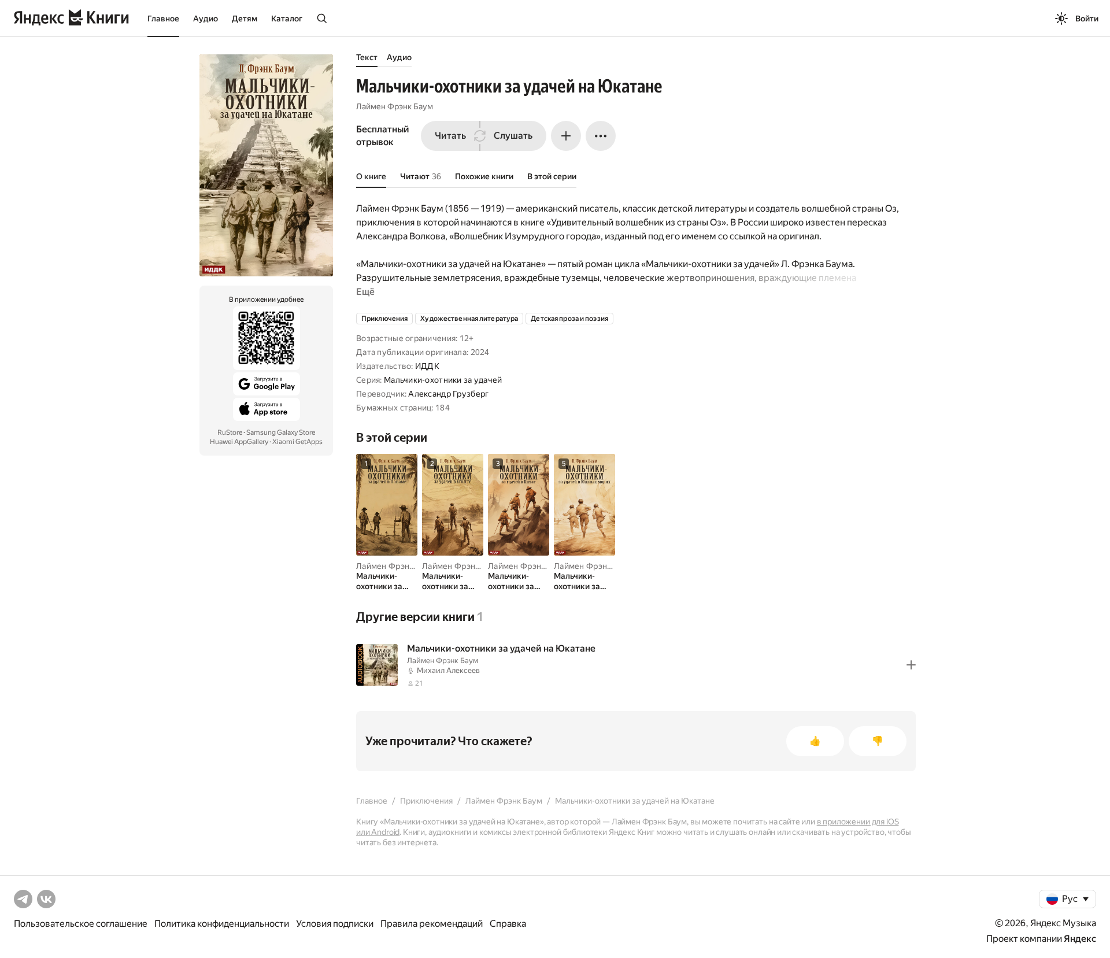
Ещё (365, 291)
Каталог (286, 18)
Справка (508, 923)
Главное (163, 18)
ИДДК (427, 366)
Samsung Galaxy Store (280, 432)
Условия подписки (334, 923)
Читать (450, 135)
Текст (367, 57)
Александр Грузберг (448, 393)
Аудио (205, 18)
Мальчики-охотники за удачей (443, 379)
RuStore (229, 432)
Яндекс (1080, 938)
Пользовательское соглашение (80, 923)
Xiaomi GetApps (297, 442)
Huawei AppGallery (239, 442)
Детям (244, 18)
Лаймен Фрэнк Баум (394, 106)
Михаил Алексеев (448, 670)
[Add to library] (911, 665)
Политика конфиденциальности (221, 923)
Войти (1086, 18)
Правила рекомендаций (431, 923)
